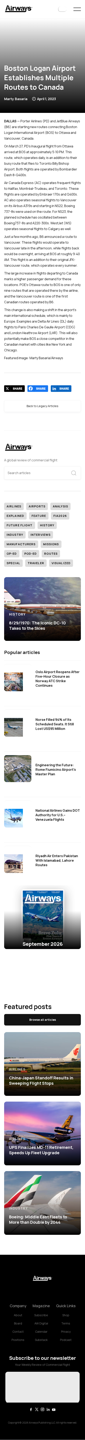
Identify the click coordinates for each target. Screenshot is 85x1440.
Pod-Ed (30, 554)
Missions (51, 544)
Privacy (66, 1332)
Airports (37, 506)
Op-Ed (12, 554)
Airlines (14, 506)
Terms (65, 1323)
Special (13, 563)
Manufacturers (21, 544)
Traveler (36, 563)
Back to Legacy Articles (42, 406)
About (18, 1315)
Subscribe (41, 1315)
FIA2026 (60, 516)
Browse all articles (42, 1020)
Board (18, 1323)
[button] (62, 9)
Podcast (66, 1340)
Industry (15, 535)
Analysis (60, 506)
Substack (41, 1340)
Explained (15, 516)
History (47, 525)
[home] (18, 9)
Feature (39, 516)
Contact (18, 1332)
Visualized (61, 563)
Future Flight (20, 525)
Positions (18, 1340)
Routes (51, 554)
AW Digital (41, 1323)
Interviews (41, 535)
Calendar (41, 1332)
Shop (65, 1315)
